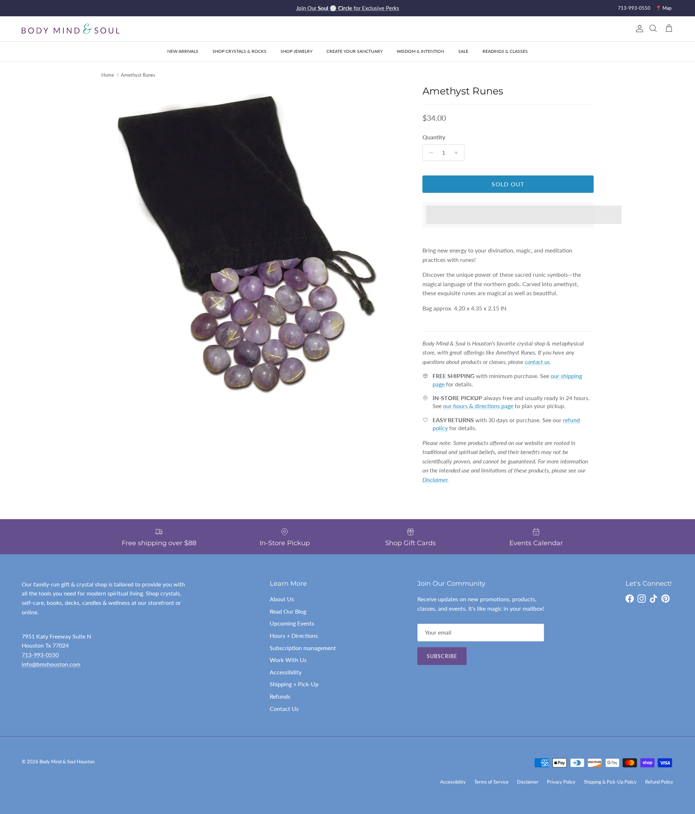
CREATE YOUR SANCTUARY (355, 51)
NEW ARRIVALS (182, 51)
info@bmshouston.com (51, 664)
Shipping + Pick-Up (294, 684)
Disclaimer (528, 782)
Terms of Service (491, 782)
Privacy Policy (561, 782)
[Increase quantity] (457, 153)
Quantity (433, 136)
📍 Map (663, 8)
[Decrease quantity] (429, 153)
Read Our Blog (288, 611)
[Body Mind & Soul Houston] (70, 29)
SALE (463, 51)
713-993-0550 (634, 8)
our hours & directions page (478, 405)
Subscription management (303, 647)
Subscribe (442, 656)
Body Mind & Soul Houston (66, 761)
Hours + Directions (294, 635)
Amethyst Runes (138, 75)
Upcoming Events (292, 623)
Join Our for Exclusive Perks (347, 8)
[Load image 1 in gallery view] (254, 251)
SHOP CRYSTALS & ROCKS (239, 51)
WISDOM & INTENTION (420, 51)
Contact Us (284, 708)
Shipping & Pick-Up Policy (610, 782)
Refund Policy (659, 782)
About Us (282, 598)
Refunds (280, 696)
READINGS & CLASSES (505, 51)
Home (107, 75)
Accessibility (286, 672)
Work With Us (288, 659)
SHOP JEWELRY (296, 51)
